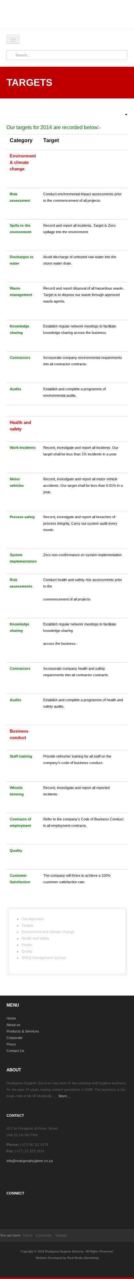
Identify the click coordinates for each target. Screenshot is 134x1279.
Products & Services (23, 1031)
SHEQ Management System (43, 958)
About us (13, 1025)
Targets (27, 925)
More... (64, 1096)
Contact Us (15, 1051)
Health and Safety (35, 938)
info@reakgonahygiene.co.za (30, 1161)
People (26, 945)
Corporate (14, 1038)
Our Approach (32, 919)
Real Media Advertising (83, 1258)
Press (11, 1044)
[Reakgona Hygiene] (67, 16)
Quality (27, 951)
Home (11, 1018)
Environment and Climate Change (47, 932)
